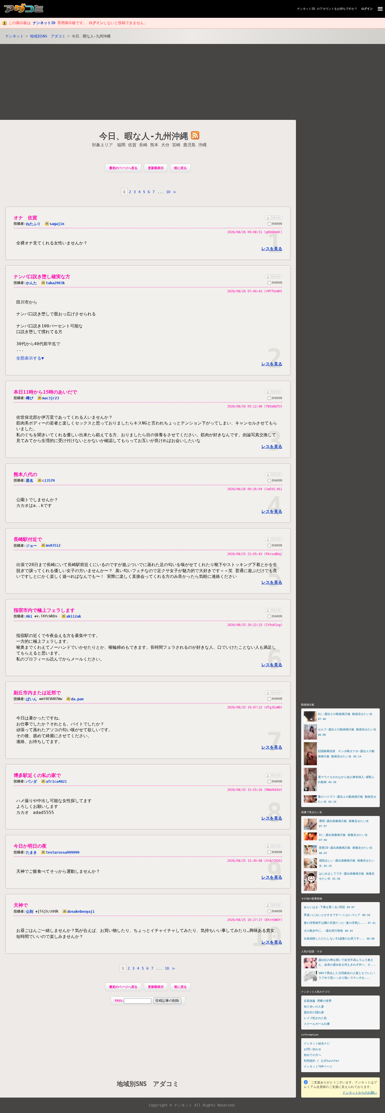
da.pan (77, 699)
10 (168, 192)
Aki (29, 616)
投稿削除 (277, 223)
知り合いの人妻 (314, 1006)
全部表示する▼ (30, 358)
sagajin (57, 224)
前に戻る (180, 168)
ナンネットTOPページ (318, 1066)
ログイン (367, 8)
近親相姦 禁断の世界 (318, 1001)
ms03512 (53, 545)
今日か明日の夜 (30, 846)
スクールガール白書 (317, 1024)
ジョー (31, 545)
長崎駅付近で (28, 539)
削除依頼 (273, 218)
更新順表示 (156, 168)
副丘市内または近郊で (37, 692)
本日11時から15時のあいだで (45, 392)
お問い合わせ (312, 1049)
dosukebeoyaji (81, 911)
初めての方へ (312, 1055)
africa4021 (56, 781)
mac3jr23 (50, 398)
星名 (29, 480)
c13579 (48, 480)
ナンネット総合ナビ (317, 1043)
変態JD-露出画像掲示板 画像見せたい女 (345, 847)
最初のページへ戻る (123, 168)
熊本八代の (25, 474)
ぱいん (31, 699)
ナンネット (14, 36)
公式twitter (330, 1060)
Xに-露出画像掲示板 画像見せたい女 (343, 835)
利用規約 (309, 1060)
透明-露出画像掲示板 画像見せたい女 (344, 821)
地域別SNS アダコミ (47, 36)
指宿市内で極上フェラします (44, 610)
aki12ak (73, 616)
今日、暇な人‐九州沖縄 (143, 136)
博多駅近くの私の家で (37, 775)
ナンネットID (306, 8)
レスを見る (271, 248)
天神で (21, 905)
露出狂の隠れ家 (314, 1012)
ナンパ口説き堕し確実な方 (42, 276)
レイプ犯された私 (315, 1018)
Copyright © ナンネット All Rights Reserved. (192, 1105)
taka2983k (55, 283)
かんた (31, 283)
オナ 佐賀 (25, 217)
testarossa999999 (62, 852)
